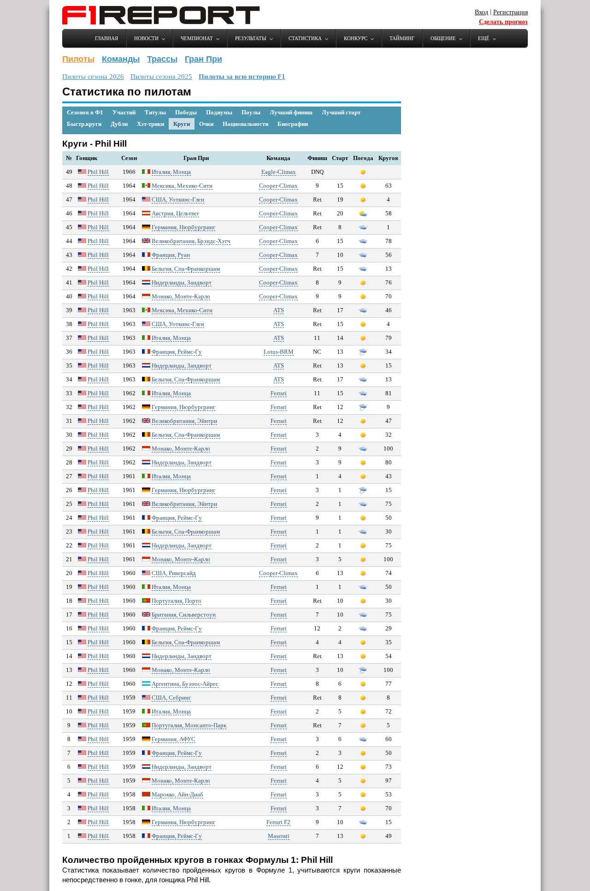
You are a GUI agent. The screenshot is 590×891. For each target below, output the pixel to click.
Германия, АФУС (173, 739)
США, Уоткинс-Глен (178, 199)
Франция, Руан (171, 254)
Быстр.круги (84, 123)
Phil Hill (98, 171)
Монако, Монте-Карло (181, 296)
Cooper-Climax (278, 185)
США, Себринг (171, 697)
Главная (106, 38)
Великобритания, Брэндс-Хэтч (191, 241)
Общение (443, 38)
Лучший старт (341, 112)
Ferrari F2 (278, 822)
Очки (206, 123)
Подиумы (219, 112)
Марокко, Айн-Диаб (177, 794)
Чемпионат (197, 38)
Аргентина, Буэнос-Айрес (185, 683)
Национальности (245, 123)
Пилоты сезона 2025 (161, 76)
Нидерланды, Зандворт (182, 282)
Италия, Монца (171, 171)
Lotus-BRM (279, 351)
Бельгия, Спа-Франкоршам (186, 268)
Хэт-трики (150, 123)
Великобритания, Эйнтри (184, 420)
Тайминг (401, 38)
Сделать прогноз (503, 21)
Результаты (250, 38)
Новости (146, 38)
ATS (278, 310)
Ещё (484, 38)
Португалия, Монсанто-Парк (189, 725)
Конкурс (355, 38)
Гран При (203, 59)
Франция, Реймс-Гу (177, 351)
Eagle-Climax (278, 171)
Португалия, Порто (176, 600)
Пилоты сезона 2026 (93, 76)
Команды (121, 59)
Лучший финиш (291, 112)
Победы (186, 112)
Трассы (162, 59)
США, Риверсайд (174, 573)
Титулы (155, 112)
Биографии (292, 123)
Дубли (119, 123)
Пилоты (78, 59)
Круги (181, 123)
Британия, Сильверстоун (184, 614)
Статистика (305, 38)
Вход (481, 12)
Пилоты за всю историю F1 (242, 76)
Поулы (251, 112)
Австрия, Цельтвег (175, 213)
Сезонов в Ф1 (85, 112)
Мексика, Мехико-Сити (182, 185)
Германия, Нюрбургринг (183, 227)
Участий (124, 112)
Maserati (278, 835)
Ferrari (279, 393)
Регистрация (510, 12)
